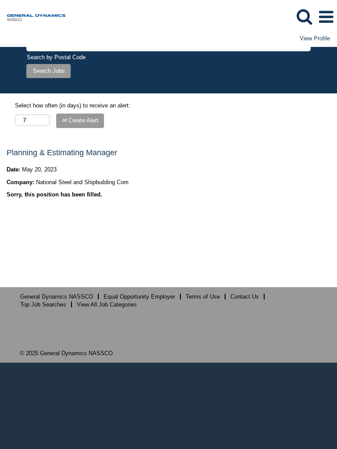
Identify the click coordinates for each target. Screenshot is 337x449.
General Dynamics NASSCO (56, 296)
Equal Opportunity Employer (139, 296)
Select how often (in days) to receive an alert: (72, 105)
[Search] (304, 16)
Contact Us (244, 296)
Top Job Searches (43, 304)
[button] (326, 16)
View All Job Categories (107, 304)
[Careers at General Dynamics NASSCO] (33, 16)
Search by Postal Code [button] (56, 57)
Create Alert (82, 120)
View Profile (315, 38)
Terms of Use (203, 296)
